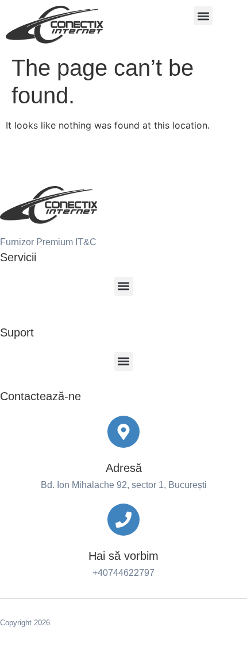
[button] (203, 15)
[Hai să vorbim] (123, 520)
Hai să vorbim (123, 555)
